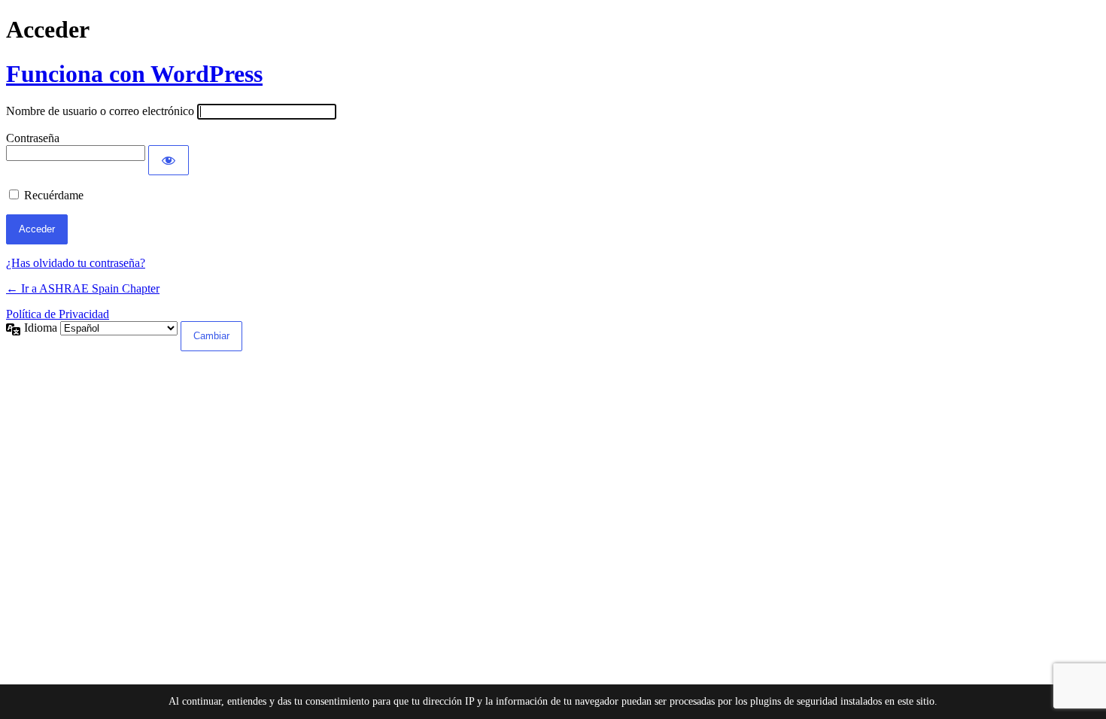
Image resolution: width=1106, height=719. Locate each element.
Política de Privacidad (57, 314)
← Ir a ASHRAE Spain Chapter (83, 288)
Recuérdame (54, 195)
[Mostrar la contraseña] (168, 160)
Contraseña (32, 138)
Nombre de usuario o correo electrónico (100, 111)
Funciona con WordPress (134, 73)
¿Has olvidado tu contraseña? (75, 262)
